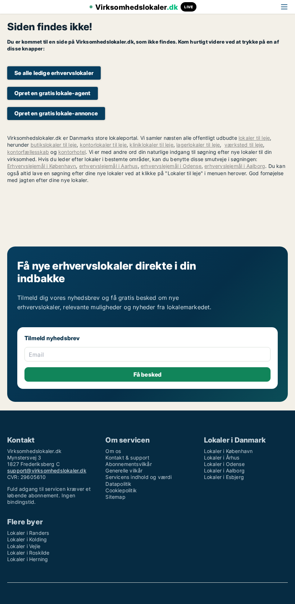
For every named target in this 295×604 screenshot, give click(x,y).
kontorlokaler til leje (103, 145)
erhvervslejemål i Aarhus (108, 166)
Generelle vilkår (123, 470)
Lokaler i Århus (222, 457)
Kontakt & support (127, 457)
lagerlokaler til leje (198, 145)
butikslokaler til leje (54, 145)
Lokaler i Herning (27, 559)
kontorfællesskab (28, 152)
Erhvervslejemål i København (41, 166)
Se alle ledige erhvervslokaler (54, 73)
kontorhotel (72, 152)
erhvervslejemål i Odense (171, 166)
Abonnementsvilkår (128, 464)
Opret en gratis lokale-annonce (56, 113)
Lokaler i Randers (28, 533)
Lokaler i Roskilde (28, 553)
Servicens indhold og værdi (138, 477)
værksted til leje (243, 145)
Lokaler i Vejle (23, 546)
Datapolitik (118, 484)
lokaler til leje (254, 138)
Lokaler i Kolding (27, 539)
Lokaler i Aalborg (224, 470)
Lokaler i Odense (224, 464)
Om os (113, 451)
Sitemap (115, 497)
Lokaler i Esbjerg (224, 477)
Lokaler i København (228, 451)
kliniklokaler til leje (151, 145)
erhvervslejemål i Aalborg (234, 166)
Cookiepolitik (121, 490)
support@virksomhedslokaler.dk (46, 470)
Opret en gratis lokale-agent (52, 93)
